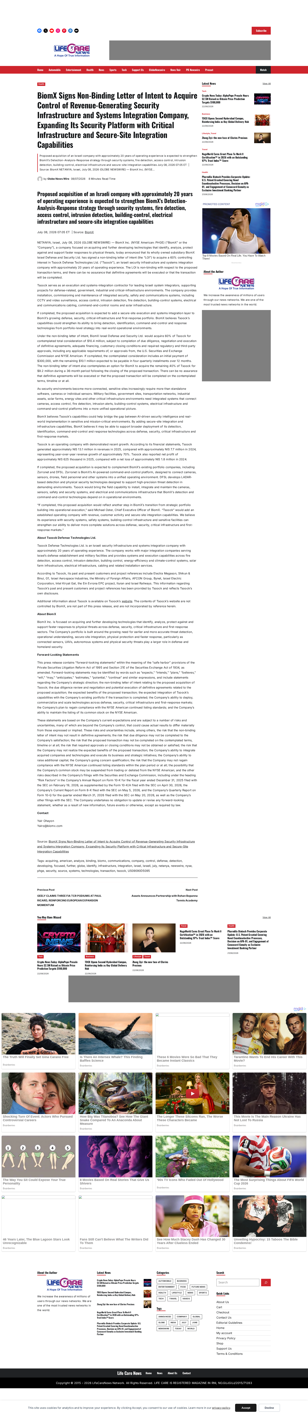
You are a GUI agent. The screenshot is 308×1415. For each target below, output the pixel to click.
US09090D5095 (139, 870)
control (150, 861)
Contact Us (223, 1317)
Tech (204, 91)
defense (162, 861)
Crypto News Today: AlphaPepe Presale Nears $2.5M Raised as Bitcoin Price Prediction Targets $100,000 (225, 98)
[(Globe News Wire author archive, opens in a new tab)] (40, 180)
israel (137, 866)
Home (220, 1328)
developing (44, 866)
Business (206, 114)
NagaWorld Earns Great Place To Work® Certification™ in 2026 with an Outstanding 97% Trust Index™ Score (225, 157)
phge (40, 870)
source (62, 870)
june (194, 1322)
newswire (177, 866)
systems (74, 870)
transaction (107, 870)
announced (164, 1317)
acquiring (51, 861)
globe (81, 866)
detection (175, 861)
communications (119, 861)
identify (91, 866)
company (138, 861)
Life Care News (129, 1373)
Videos (186, 1299)
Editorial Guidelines (229, 1322)
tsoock (121, 870)
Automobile (164, 1281)
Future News (198, 1287)
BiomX (89, 232)
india (173, 1322)
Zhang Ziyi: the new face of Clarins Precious (224, 138)
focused (59, 866)
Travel (213, 133)
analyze (79, 861)
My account (224, 1333)
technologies (90, 870)
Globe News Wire (58, 178)
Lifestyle (206, 133)
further (71, 866)
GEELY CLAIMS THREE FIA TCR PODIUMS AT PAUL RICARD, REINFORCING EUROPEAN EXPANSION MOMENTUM (69, 900)
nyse (188, 866)
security (51, 870)
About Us (222, 1302)
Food (183, 1287)
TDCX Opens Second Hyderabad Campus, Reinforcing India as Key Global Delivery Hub (225, 120)
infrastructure (107, 866)
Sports (203, 1293)
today (178, 1328)
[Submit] (266, 1282)
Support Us (224, 1348)
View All (267, 83)
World (191, 1328)
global (197, 1317)
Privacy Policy (225, 1338)
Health (41, 84)
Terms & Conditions (229, 1353)
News (190, 1293)
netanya (164, 866)
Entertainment (166, 1287)
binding (91, 861)
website (127, 601)
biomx (102, 861)
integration (125, 866)
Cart (219, 1307)
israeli (147, 866)
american (66, 861)
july (154, 866)
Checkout (222, 1312)
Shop (219, 1343)
